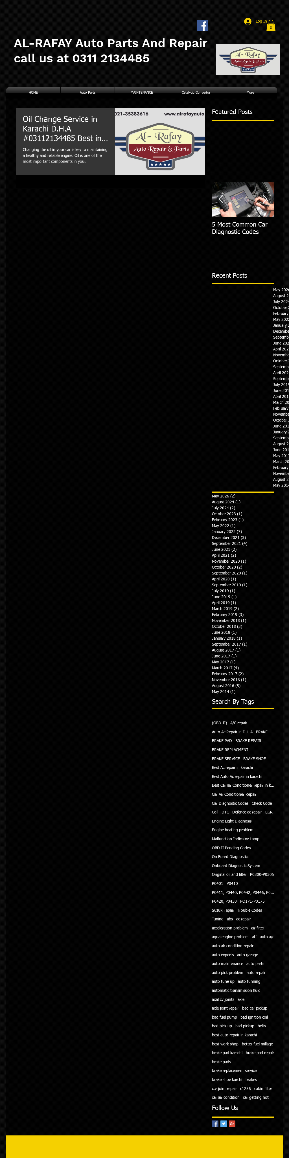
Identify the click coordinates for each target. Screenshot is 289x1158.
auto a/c (267, 937)
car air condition (226, 1098)
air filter (257, 928)
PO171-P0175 (252, 901)
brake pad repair (260, 1053)
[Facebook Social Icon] (202, 25)
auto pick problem (227, 973)
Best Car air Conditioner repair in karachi (243, 786)
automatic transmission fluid (236, 991)
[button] (271, 25)
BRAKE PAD (222, 741)
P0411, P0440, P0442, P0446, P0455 (243, 893)
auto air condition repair (232, 946)
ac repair (243, 919)
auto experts (223, 955)
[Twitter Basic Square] (223, 1123)
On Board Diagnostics (230, 857)
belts (262, 1026)
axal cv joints (223, 1000)
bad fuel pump (224, 1017)
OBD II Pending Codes (231, 848)
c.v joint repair (224, 1089)
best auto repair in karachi (234, 1035)
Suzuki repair (223, 911)
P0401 (217, 884)
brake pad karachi (227, 1053)
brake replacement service (234, 1071)
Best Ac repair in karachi (232, 768)
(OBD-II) (219, 723)
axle (241, 1000)
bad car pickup (254, 1008)
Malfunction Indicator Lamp (235, 839)
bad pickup (244, 1026)
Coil (215, 812)
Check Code (262, 804)
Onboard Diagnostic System (236, 866)
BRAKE (262, 732)
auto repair (256, 973)
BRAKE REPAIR (248, 741)
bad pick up (222, 1026)
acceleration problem (230, 928)
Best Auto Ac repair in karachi (237, 777)
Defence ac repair (247, 812)
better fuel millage (257, 1044)
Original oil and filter (229, 875)
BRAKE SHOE (254, 759)
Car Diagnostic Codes (230, 804)
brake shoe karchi (227, 1080)
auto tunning (249, 982)
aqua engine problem (230, 937)
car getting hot (256, 1098)
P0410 (232, 884)
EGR (269, 812)
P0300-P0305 (262, 875)
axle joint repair (225, 1008)
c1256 (245, 1089)
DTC (225, 812)
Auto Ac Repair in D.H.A (232, 732)
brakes (251, 1080)
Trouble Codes (250, 911)
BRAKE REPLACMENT (230, 750)
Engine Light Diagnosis (231, 821)
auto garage (247, 955)
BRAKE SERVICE (226, 759)
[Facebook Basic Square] (215, 1123)
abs (230, 919)
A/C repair (238, 723)
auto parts (255, 964)
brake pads (221, 1062)
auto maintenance (227, 964)
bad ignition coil (254, 1017)
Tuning (218, 919)
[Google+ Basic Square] (232, 1123)
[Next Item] (265, 199)
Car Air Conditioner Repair (234, 795)
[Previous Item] (221, 199)
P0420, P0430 (224, 901)
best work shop (225, 1044)
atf (254, 937)
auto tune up (223, 982)
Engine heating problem (232, 830)
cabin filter (263, 1089)
